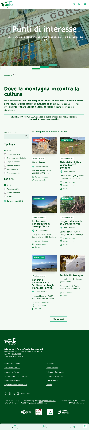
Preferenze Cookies (12, 368)
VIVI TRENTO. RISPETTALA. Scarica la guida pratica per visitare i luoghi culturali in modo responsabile (44, 118)
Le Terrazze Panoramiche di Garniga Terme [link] (41, 224)
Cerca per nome (10, 132)
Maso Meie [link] (38, 162)
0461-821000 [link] (67, 293)
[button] (79, 4)
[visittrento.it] (7, 4)
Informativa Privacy (12, 372)
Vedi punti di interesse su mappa (51, 131)
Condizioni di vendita (13, 380)
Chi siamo (50, 364)
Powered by (68, 401)
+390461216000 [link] (68, 185)
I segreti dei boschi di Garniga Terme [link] (71, 222)
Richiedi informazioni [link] (42, 177)
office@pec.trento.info (47, 401)
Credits (49, 385)
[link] (74, 4)
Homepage (8, 75)
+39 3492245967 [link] (40, 180)
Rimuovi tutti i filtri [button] (15, 201)
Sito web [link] (65, 188)
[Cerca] (26, 136)
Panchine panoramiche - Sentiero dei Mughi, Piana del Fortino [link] (43, 284)
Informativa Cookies (12, 364)
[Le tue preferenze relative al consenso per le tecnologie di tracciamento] (85, 426)
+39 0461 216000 (14, 354)
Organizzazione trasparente (15, 385)
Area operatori (52, 380)
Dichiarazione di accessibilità (16, 376)
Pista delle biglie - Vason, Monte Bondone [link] (70, 165)
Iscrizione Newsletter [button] (54, 376)
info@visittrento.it (16, 356)
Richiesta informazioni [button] (55, 372)
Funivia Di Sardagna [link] (71, 275)
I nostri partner (52, 368)
